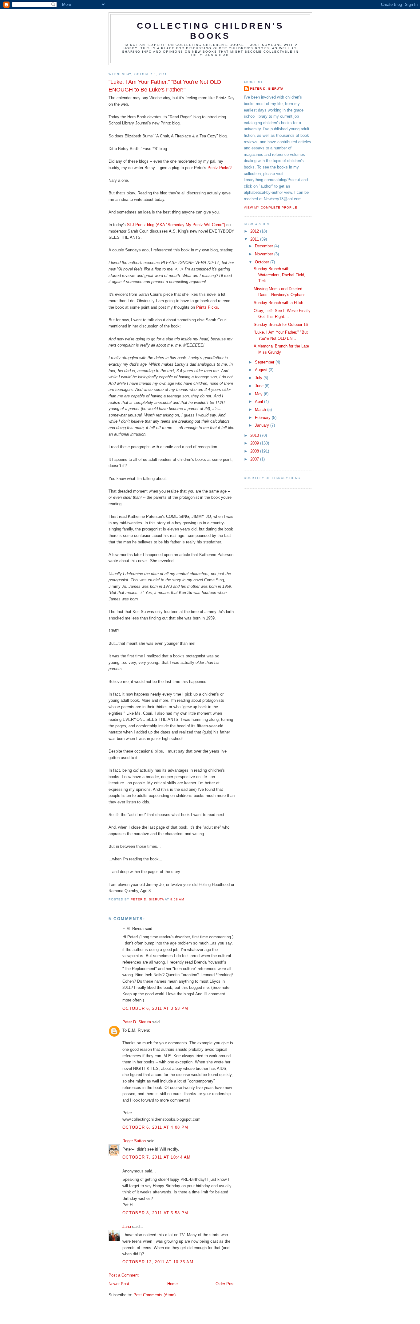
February (263, 417)
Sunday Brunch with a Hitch (278, 302)
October (262, 262)
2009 (255, 443)
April (259, 401)
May (259, 394)
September (265, 362)
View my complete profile (270, 207)
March (261, 409)
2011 (255, 239)
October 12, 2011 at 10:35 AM (157, 1262)
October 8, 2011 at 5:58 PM (155, 1213)
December (264, 246)
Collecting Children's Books (210, 31)
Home (172, 1283)
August (262, 370)
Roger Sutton (134, 1141)
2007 (255, 459)
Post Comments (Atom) (154, 1295)
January (262, 425)
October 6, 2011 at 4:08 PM (155, 1127)
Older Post (225, 1283)
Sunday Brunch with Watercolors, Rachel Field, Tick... (279, 274)
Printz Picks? (220, 167)
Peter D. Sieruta (136, 1022)
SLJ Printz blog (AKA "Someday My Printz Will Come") (176, 224)
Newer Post (119, 1283)
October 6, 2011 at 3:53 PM (155, 1008)
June (260, 386)
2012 (255, 231)
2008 (255, 451)
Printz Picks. (207, 307)
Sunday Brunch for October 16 (281, 324)
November (264, 254)
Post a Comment (124, 1275)
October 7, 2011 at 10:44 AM (156, 1157)
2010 (255, 435)
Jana (126, 1226)
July (259, 378)
